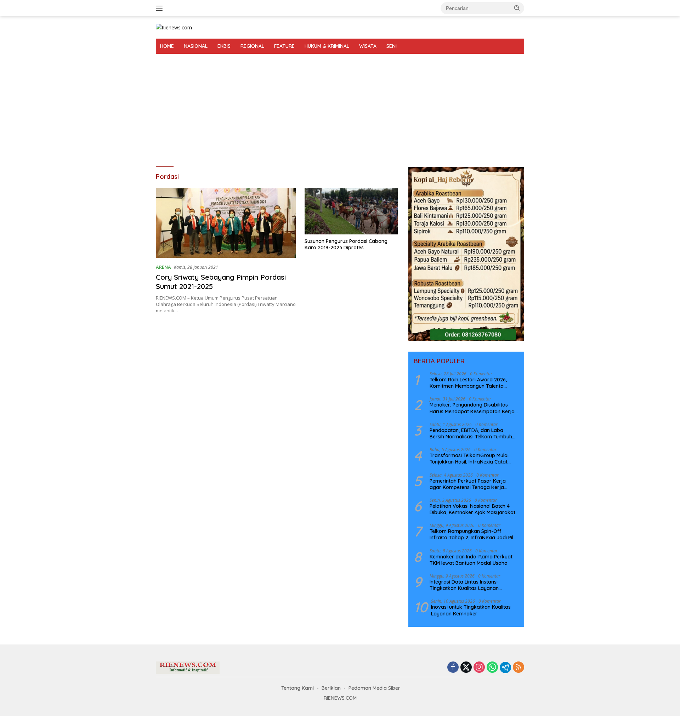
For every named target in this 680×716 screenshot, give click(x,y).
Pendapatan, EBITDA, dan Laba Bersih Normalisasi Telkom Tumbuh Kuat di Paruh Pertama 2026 (471, 433)
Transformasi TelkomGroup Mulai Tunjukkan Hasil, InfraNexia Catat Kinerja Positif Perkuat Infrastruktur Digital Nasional (472, 458)
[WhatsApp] (492, 667)
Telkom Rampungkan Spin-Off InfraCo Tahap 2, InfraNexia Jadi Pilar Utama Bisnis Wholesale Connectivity (474, 534)
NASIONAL (196, 46)
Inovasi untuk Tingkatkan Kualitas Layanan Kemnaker (471, 610)
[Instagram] (479, 667)
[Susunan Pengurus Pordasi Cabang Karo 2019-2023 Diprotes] (351, 211)
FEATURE (284, 46)
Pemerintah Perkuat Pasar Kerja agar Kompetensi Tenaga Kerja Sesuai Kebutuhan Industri (468, 484)
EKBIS (224, 46)
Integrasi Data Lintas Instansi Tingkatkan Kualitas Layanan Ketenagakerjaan (464, 585)
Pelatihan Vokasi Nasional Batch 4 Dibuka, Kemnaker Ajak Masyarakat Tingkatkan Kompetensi (472, 509)
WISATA (367, 46)
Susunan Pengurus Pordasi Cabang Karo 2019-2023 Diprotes (346, 244)
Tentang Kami (297, 688)
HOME (167, 46)
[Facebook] (453, 667)
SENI (391, 46)
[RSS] (518, 667)
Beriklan (331, 688)
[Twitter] (466, 667)
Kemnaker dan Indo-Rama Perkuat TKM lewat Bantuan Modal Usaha (471, 559)
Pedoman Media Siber (374, 688)
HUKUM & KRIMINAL (327, 46)
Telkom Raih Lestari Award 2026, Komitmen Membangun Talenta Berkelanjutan (468, 382)
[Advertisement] (340, 107)
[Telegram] (505, 667)
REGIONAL (252, 46)
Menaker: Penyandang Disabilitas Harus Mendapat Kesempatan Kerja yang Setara (472, 408)
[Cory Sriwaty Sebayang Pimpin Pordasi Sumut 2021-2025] (226, 223)
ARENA (163, 267)
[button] (517, 7)
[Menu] (160, 8)
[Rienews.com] (174, 27)
